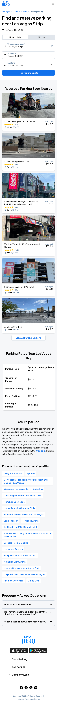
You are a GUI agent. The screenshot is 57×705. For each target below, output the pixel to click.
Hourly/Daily (15, 37)
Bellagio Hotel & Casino (16, 542)
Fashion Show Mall (13, 580)
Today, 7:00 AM (15, 65)
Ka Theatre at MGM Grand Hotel (20, 527)
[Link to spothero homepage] (28, 639)
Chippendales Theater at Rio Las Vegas (24, 574)
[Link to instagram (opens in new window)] (26, 688)
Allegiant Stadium (13, 473)
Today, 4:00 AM (15, 56)
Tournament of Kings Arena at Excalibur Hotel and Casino (27, 535)
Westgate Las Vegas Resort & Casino (23, 489)
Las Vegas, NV (7, 12)
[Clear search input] (52, 46)
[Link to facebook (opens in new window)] (21, 688)
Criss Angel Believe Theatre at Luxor (22, 495)
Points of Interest (22, 12)
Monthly (41, 37)
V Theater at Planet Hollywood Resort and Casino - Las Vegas (26, 481)
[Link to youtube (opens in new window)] (35, 688)
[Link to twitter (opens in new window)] (30, 688)
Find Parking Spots (28, 72)
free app (40, 450)
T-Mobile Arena (30, 520)
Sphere (31, 473)
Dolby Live (33, 580)
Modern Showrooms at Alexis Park (21, 568)
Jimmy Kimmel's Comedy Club (19, 508)
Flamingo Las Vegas (14, 501)
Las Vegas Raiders (13, 549)
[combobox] (28, 45)
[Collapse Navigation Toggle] (53, 3)
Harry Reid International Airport (20, 555)
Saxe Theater (11, 520)
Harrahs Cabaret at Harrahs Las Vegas (24, 514)
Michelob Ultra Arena (15, 561)
